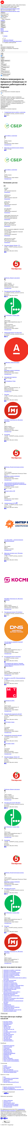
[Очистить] (3, 50)
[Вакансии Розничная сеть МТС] (15, 693)
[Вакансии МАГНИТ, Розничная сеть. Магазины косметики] (15, 580)
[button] (2, 28)
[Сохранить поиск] (2, 54)
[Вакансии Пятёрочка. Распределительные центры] (15, 454)
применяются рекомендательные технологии (13, 1110)
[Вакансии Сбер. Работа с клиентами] (15, 126)
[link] (3, 25)
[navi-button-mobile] (2, 33)
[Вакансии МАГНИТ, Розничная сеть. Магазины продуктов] (15, 410)
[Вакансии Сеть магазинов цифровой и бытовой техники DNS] (15, 629)
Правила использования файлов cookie (10, 11)
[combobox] (7, 47)
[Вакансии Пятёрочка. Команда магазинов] (15, 265)
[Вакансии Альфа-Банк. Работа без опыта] (15, 349)
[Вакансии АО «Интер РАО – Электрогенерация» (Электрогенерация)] (15, 524)
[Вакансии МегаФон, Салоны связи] (15, 306)
